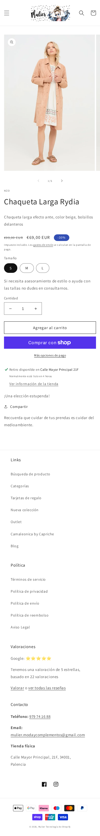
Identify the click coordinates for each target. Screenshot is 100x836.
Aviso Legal (20, 627)
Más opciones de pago (50, 355)
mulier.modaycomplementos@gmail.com (48, 734)
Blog (14, 546)
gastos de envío (43, 245)
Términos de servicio (28, 579)
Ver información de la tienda (33, 383)
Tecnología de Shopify (58, 826)
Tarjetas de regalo (26, 497)
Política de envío (25, 603)
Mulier (41, 826)
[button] (7, 13)
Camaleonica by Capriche (32, 534)
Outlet (16, 521)
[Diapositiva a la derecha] (62, 181)
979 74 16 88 (39, 716)
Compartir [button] (19, 406)
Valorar (17, 687)
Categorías (20, 486)
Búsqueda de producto (30, 474)
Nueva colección (25, 509)
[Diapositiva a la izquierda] (38, 181)
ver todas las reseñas (47, 687)
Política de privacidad (29, 591)
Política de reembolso (30, 615)
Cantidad (11, 298)
